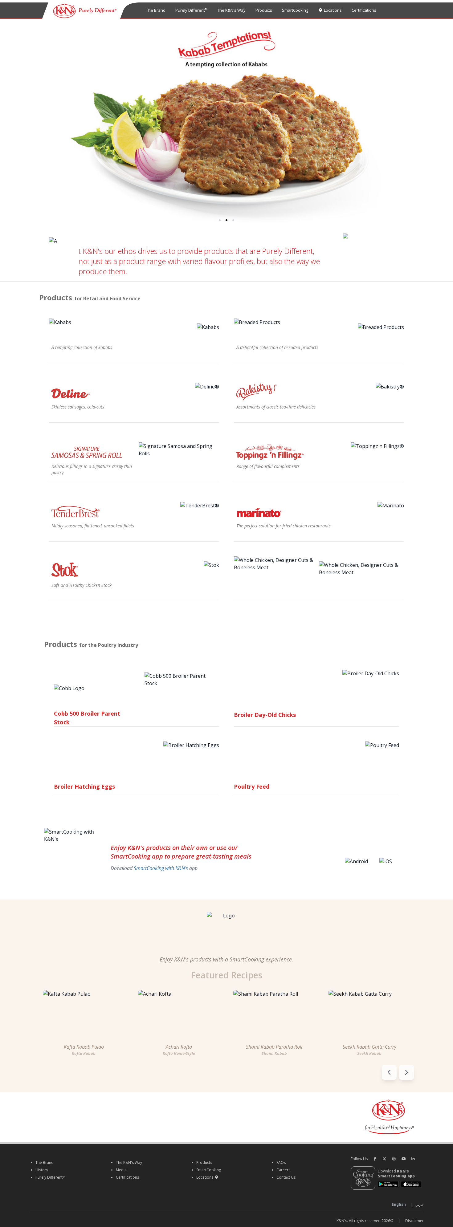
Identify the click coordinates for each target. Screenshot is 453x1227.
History (41, 1169)
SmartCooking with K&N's (161, 868)
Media (121, 1169)
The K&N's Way (231, 10)
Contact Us (286, 1177)
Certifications (364, 10)
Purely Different (191, 10)
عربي (419, 1204)
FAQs (281, 1162)
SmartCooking (295, 10)
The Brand (155, 10)
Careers (283, 1169)
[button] (220, 220)
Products (263, 10)
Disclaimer (414, 1220)
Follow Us (359, 1158)
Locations (332, 10)
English (399, 1204)
